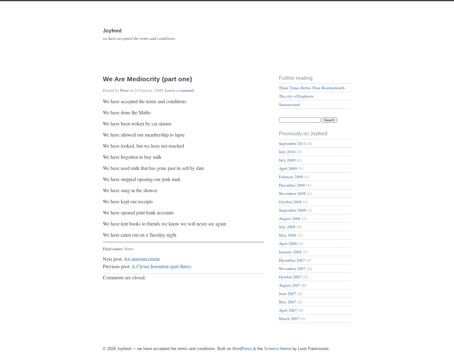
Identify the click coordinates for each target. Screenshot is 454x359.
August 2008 (290, 218)
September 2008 (292, 210)
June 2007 (287, 293)
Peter (124, 90)
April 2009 (288, 168)
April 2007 (288, 310)
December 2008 (292, 185)
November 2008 (292, 193)
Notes (129, 248)
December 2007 (292, 260)
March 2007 (289, 318)
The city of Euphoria (296, 96)
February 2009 (291, 177)
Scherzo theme (277, 348)
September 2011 (292, 143)
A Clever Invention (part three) (161, 266)
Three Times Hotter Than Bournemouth (312, 88)
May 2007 (287, 302)
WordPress (242, 348)
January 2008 (290, 252)
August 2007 (290, 285)
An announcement (142, 259)
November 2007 (292, 268)
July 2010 (287, 151)
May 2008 (287, 235)
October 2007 (290, 277)
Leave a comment (179, 90)
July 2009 (287, 160)
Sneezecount (289, 104)
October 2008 (290, 202)
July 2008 (287, 227)
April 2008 (288, 243)
